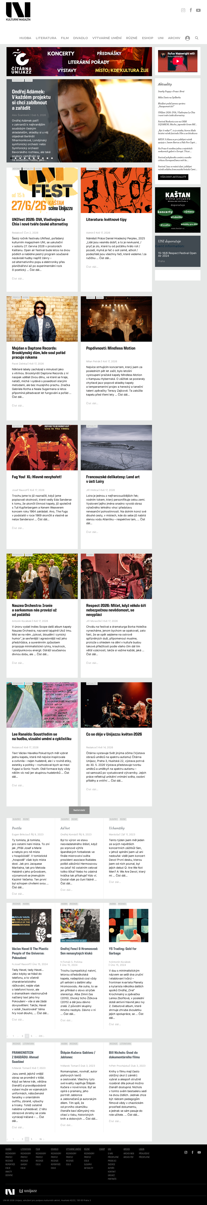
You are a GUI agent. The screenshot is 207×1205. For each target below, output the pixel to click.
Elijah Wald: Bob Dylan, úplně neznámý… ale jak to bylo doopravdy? (28, 103)
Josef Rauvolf (20, 490)
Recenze (16, 904)
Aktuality (28, 169)
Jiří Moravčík (93, 620)
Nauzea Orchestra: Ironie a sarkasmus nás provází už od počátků (34, 610)
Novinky (17, 169)
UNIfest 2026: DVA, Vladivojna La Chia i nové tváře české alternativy (176, 114)
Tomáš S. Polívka (72, 961)
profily (24, 1157)
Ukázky (24, 1164)
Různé (131, 38)
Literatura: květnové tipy (106, 220)
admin (89, 232)
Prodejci (112, 1161)
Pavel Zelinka (19, 363)
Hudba (25, 38)
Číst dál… (18, 162)
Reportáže (10, 1164)
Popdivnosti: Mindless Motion (110, 348)
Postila (17, 828)
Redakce (17, 232)
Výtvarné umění (107, 38)
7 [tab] (38, 158)
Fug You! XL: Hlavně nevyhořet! (37, 477)
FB (190, 10)
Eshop (147, 38)
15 (159, 253)
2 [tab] (15, 158)
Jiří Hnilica (92, 490)
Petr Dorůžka (19, 120)
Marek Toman (22, 1068)
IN (183, 10)
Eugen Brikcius (20, 834)
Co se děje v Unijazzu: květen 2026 (114, 734)
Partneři (112, 1179)
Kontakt (112, 1172)
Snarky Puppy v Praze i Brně (171, 91)
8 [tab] (43, 158)
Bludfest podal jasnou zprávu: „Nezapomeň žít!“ (172, 105)
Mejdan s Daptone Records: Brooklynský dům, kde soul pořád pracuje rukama (38, 353)
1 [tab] (11, 158)
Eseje (7, 1168)
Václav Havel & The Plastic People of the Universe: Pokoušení (30, 953)
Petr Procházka (120, 1065)
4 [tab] (24, 158)
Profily (16, 297)
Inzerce (111, 1164)
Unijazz (111, 1175)
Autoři (111, 1168)
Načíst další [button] (79, 810)
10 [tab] (52, 158)
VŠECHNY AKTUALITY (173, 177)
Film (65, 38)
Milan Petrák (93, 361)
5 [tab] (29, 158)
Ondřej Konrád (68, 834)
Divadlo (80, 38)
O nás (110, 1153)
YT (198, 10)
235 (40, 1036)
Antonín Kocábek (21, 620)
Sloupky (17, 819)
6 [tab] (34, 158)
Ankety (8, 1172)
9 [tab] (47, 158)
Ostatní (9, 1175)
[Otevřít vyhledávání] (196, 38)
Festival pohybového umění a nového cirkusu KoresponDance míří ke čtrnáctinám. (174, 159)
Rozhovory (18, 80)
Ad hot (65, 828)
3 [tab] (20, 158)
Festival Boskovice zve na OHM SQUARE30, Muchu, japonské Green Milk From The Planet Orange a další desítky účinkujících (177, 123)
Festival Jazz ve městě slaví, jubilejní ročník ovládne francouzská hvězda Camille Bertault (177, 168)
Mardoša (114, 834)
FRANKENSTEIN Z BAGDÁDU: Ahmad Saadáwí (25, 1057)
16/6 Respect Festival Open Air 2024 (177, 254)
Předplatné (113, 1157)
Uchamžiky (117, 828)
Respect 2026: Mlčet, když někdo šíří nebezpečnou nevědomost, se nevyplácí (116, 610)
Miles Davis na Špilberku (169, 97)
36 (40, 1139)
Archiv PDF (129, 1157)
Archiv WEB (129, 1153)
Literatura (46, 38)
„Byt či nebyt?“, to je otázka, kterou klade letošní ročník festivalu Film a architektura (177, 132)
